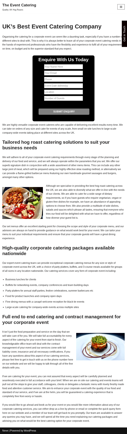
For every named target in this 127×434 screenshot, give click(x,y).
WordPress (30, 430)
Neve (5, 430)
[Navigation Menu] (121, 6)
